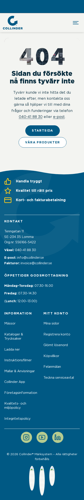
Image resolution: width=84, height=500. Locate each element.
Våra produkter (42, 142)
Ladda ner (12, 349)
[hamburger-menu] (75, 22)
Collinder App (14, 382)
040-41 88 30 (31, 116)
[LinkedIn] (58, 437)
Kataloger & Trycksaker (13, 336)
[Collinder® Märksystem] (13, 22)
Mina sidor (51, 323)
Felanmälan (52, 367)
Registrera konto (56, 334)
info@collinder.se (30, 258)
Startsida (42, 130)
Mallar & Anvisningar (19, 371)
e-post (59, 116)
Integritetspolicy (17, 419)
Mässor (9, 323)
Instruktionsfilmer (18, 360)
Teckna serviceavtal (58, 378)
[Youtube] (42, 437)
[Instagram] (26, 437)
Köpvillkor (51, 356)
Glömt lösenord (55, 345)
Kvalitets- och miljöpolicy (15, 405)
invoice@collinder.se (36, 263)
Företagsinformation (20, 393)
